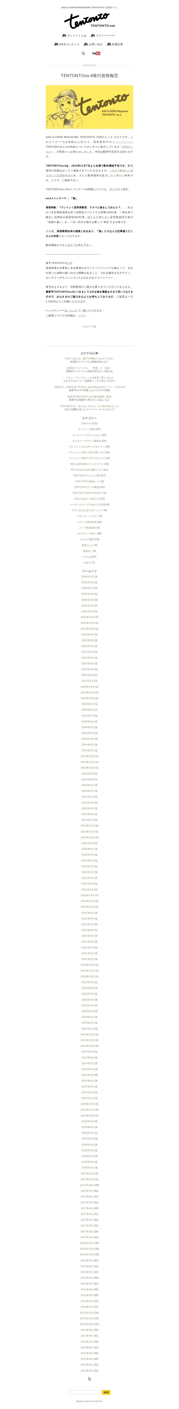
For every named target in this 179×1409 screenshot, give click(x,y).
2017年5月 (87, 1214)
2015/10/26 (89, 65)
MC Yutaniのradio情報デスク (87, 469)
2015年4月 (87, 1359)
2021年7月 (87, 924)
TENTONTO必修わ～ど (87, 481)
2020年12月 (88, 964)
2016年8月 (87, 1266)
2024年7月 (87, 715)
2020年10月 (88, 976)
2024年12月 (88, 686)
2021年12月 (88, 895)
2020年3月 (87, 1017)
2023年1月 (87, 819)
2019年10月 (88, 1046)
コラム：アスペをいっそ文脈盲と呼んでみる (89, 377)
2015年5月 (87, 1353)
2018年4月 (87, 1150)
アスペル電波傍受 (86, 522)
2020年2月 (87, 1022)
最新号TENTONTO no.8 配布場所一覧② (89, 396)
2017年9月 (87, 1190)
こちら (71, 310)
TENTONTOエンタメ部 (86, 475)
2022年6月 (87, 860)
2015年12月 (87, 1312)
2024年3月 (87, 738)
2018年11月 (88, 1109)
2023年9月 (87, 773)
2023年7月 (87, 785)
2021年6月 (87, 930)
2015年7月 (87, 1341)
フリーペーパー (105, 35)
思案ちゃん (88, 545)
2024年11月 (88, 692)
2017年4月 (87, 1219)
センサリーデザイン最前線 (87, 440)
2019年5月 (87, 1075)
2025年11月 (88, 622)
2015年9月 (87, 1330)
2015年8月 (87, 1335)
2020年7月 (87, 993)
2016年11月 (87, 1248)
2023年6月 (87, 791)
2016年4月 (87, 1289)
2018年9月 (87, 1121)
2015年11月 (87, 1318)
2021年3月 (87, 947)
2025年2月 (87, 675)
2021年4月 (87, 941)
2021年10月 (88, 906)
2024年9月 (87, 704)
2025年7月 (87, 646)
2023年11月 (88, 762)
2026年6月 (87, 582)
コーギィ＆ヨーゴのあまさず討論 (88, 504)
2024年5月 (87, 727)
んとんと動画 (87, 539)
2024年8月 (87, 709)
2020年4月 (87, 1011)
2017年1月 (87, 1237)
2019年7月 (87, 1063)
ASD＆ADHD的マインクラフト (86, 464)
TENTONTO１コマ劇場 (86, 487)
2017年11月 (88, 1179)
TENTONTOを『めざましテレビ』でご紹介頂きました (89, 406)
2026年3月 (87, 599)
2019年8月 (87, 1057)
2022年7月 (87, 854)
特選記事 (117, 44)
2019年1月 (87, 1098)
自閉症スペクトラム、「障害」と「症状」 (89, 368)
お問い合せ (95, 44)
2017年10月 (87, 1185)
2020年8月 (87, 988)
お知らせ (86, 423)
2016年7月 (87, 1272)
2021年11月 (88, 901)
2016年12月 (87, 1243)
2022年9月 (87, 843)
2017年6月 (87, 1208)
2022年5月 (87, 866)
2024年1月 (87, 750)
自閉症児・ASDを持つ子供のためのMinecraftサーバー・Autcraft (89, 387)
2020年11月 (88, 970)
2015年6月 (87, 1347)
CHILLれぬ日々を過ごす (87, 498)
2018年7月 (87, 1132)
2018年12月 (88, 1103)
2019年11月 (88, 1040)
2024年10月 (88, 698)
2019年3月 (87, 1086)
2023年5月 (87, 796)
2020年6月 (87, 999)
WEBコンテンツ (69, 44)
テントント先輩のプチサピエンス (87, 458)
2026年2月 (87, 605)
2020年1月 (87, 1028)
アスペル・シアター (87, 516)
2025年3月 (87, 669)
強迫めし (87, 550)
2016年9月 (87, 1260)
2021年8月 (87, 918)
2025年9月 (87, 634)
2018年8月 (87, 1127)
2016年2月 (87, 1301)
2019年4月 (87, 1080)
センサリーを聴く (86, 533)
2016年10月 (87, 1254)
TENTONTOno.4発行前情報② (89, 75)
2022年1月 (87, 889)
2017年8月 (87, 1196)
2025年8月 (87, 640)
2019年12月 (88, 1034)
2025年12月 (88, 617)
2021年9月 (87, 912)
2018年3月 (87, 1156)
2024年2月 (87, 744)
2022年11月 (88, 831)
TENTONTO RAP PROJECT (87, 493)
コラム (86, 556)
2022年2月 (87, 883)
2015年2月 (87, 1370)
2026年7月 (87, 576)
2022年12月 (88, 825)
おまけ (87, 562)
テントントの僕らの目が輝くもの (87, 452)
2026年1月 (87, 611)
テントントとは (77, 35)
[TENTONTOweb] (89, 22)
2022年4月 (87, 872)
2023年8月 (87, 779)
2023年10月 (88, 767)
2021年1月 (87, 959)
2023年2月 (87, 814)
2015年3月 (87, 1364)
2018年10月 (88, 1115)
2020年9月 (87, 982)
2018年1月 (87, 1167)
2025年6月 (87, 651)
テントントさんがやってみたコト (87, 446)
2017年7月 (87, 1202)
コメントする (89, 326)
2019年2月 (87, 1092)
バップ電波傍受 (87, 527)
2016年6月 (87, 1277)
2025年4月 (87, 663)
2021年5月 (87, 935)
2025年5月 (87, 657)
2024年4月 (87, 733)
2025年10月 (88, 628)
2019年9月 (87, 1051)
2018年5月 (87, 1144)
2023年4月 (87, 802)
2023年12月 (88, 756)
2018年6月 (87, 1138)
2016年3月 (87, 1295)
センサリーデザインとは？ (87, 435)
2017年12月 (88, 1173)
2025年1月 (87, 680)
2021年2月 (87, 953)
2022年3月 (87, 877)
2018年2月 (87, 1161)
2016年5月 (87, 1283)
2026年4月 (87, 593)
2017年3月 (87, 1225)
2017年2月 (87, 1231)
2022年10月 (88, 837)
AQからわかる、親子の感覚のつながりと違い (89, 358)
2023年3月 (87, 808)
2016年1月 (87, 1306)
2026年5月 (87, 588)
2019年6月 (87, 1069)
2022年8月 (87, 848)
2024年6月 (87, 721)
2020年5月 (87, 1005)
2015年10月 (87, 1324)
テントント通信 (86, 429)
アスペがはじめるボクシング (87, 510)
